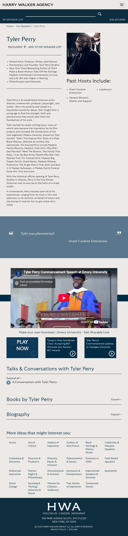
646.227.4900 (117, 20)
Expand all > (14, 378)
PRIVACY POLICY (58, 530)
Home (9, 26)
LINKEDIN (64, 513)
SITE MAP (73, 530)
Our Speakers (23, 26)
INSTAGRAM (78, 513)
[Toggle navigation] (121, 4)
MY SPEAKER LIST (13, 20)
